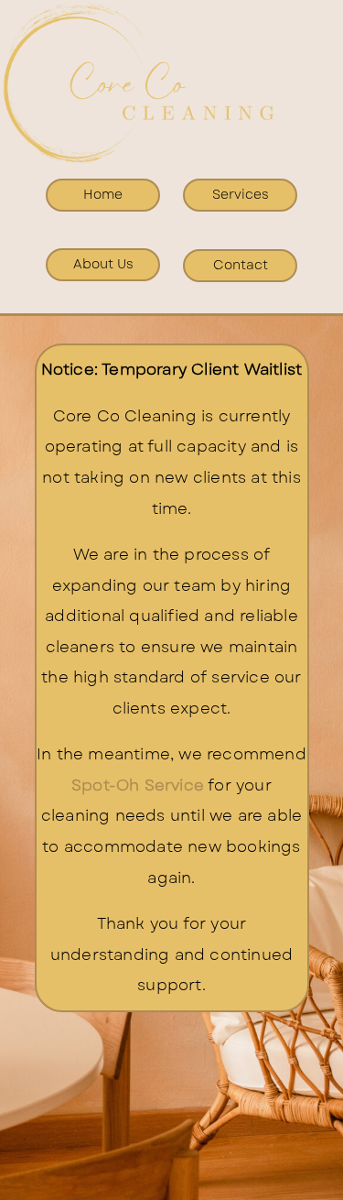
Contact (240, 265)
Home (103, 194)
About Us (103, 264)
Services (240, 194)
